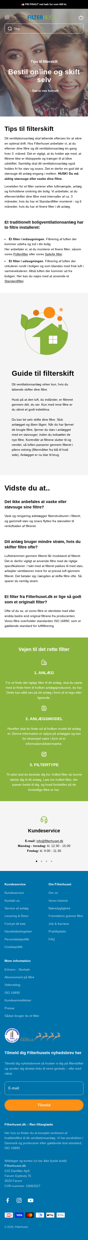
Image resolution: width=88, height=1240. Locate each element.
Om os (53, 893)
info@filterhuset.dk (50, 841)
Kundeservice (14, 893)
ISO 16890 (12, 992)
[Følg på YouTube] (31, 1200)
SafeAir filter (53, 254)
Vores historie (58, 900)
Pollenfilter (20, 254)
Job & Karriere (59, 924)
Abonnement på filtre (19, 977)
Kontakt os (12, 900)
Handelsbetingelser (18, 931)
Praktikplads (57, 931)
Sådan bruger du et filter (22, 1016)
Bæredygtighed (59, 908)
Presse (9, 1008)
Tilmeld (44, 1105)
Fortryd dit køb (15, 924)
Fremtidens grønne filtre (66, 916)
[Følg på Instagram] (19, 1200)
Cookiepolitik (14, 947)
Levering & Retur (17, 916)
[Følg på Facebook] (8, 1200)
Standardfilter (14, 281)
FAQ (52, 939)
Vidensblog (12, 985)
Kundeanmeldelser (18, 1000)
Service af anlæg (16, 908)
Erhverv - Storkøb (17, 969)
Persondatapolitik (17, 939)
